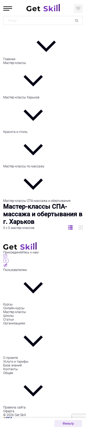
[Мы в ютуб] (6, 261)
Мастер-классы (14, 63)
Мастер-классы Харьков (21, 97)
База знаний (12, 365)
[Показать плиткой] (70, 227)
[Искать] (76, 20)
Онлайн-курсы (13, 308)
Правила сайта (14, 407)
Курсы (8, 304)
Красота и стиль (15, 132)
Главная (9, 59)
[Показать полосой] (81, 227)
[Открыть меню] (7, 8)
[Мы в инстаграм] (5, 257)
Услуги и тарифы (15, 361)
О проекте (10, 358)
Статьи (8, 319)
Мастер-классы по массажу (23, 166)
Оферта (8, 411)
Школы (8, 316)
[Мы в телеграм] (5, 266)
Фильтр (68, 423)
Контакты (10, 369)
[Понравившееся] (78, 8)
